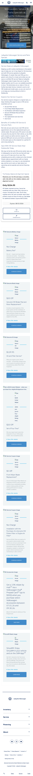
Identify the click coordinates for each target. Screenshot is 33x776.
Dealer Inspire (26, 763)
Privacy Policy (7, 751)
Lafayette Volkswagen (21, 766)
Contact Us (16, 211)
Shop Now (16, 622)
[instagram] (16, 741)
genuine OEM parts (7, 138)
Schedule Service (16, 217)
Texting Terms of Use (9, 758)
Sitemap (6, 755)
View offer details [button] (12, 266)
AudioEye (19, 755)
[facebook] (12, 741)
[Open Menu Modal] (3, 2)
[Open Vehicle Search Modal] (27, 3)
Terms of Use (13, 755)
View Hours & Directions (16, 45)
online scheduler (6, 161)
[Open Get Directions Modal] (31, 3)
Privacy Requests (15, 751)
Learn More (16, 674)
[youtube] (21, 741)
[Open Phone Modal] (4, 773)
